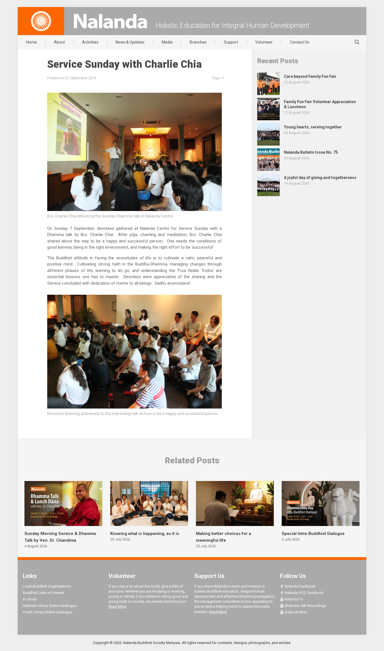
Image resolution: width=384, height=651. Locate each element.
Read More (117, 606)
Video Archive (295, 612)
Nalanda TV (293, 599)
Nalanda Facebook (299, 586)
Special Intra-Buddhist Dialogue (313, 533)
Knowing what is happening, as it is (144, 533)
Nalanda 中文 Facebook (304, 593)
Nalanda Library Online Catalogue (49, 606)
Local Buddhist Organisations (47, 586)
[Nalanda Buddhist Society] (110, 21)
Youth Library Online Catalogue (47, 612)
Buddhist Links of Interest (43, 593)
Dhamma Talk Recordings (305, 606)
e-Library (30, 599)
